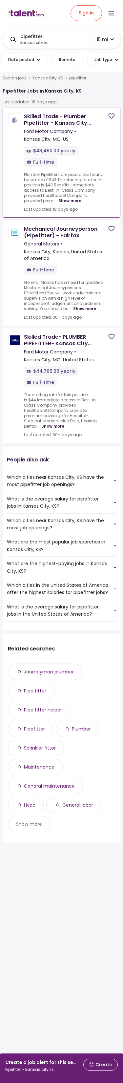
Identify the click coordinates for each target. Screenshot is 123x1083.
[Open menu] (111, 13)
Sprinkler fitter (40, 748)
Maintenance (39, 767)
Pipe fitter (35, 691)
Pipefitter (34, 729)
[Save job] (111, 116)
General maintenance (49, 786)
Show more (69, 200)
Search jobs (15, 78)
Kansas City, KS (47, 78)
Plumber (81, 729)
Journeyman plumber (49, 672)
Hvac (29, 805)
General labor (77, 805)
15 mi (102, 39)
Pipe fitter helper (43, 710)
